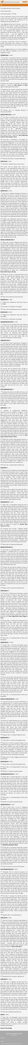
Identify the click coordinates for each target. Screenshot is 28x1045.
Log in (2, 1041)
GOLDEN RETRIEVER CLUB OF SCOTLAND (13, 1043)
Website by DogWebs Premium (14, 1033)
